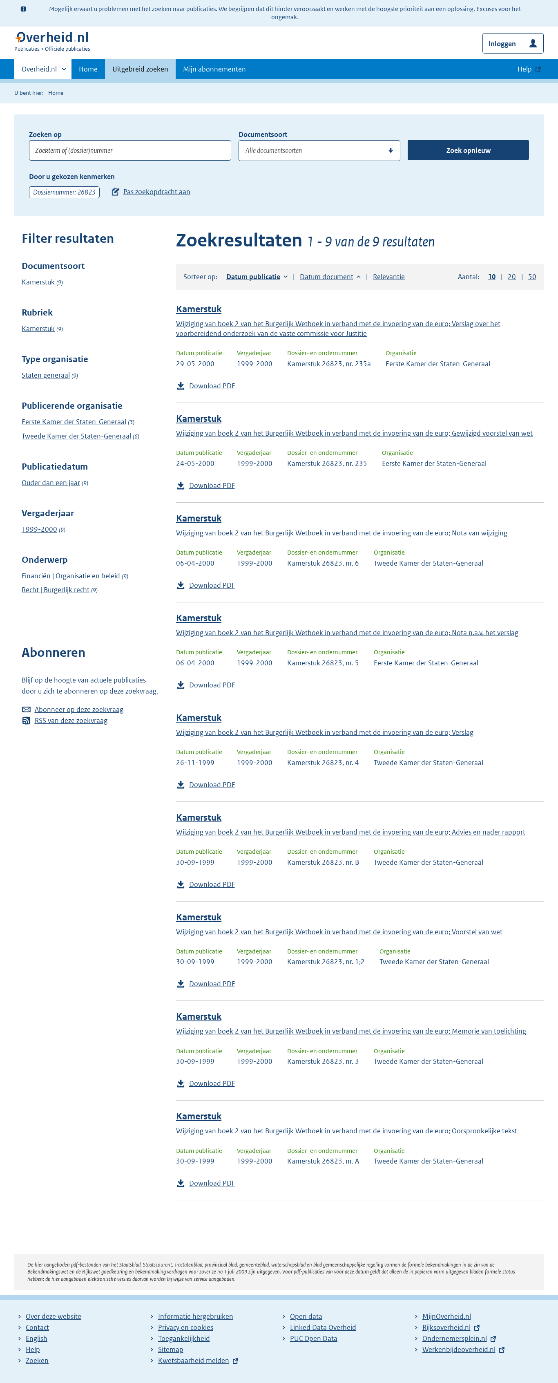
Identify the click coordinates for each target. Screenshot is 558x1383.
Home (88, 69)
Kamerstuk (38, 281)
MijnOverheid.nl (446, 1316)
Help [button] (525, 69)
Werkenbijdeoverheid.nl (459, 1349)
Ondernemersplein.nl (454, 1338)
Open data (306, 1316)
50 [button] (532, 276)
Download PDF (212, 385)
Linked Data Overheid (323, 1327)
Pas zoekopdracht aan (156, 191)
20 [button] (512, 276)
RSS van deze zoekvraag (71, 720)
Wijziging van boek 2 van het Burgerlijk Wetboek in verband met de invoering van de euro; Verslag (324, 732)
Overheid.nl (39, 72)
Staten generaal (46, 375)
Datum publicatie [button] (253, 276)
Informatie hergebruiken (195, 1316)
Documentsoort (263, 134)
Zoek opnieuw (468, 150)
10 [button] (492, 276)
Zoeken (37, 1360)
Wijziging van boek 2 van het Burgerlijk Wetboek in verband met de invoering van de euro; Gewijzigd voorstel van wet (354, 433)
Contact (37, 1327)
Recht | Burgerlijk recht (55, 589)
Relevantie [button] (389, 276)
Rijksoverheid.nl (446, 1327)
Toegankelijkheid (184, 1338)
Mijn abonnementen (214, 69)
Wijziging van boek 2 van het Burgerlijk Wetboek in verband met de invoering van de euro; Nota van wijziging (341, 532)
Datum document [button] (326, 276)
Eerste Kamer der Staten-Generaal (74, 421)
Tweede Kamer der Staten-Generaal (76, 436)
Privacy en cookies (185, 1327)
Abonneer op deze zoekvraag (79, 709)
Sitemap (170, 1349)
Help (33, 1349)
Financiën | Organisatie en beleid (71, 575)
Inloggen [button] (502, 43)
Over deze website (53, 1316)
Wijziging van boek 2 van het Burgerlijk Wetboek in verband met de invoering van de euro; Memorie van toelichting (351, 1031)
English (36, 1338)
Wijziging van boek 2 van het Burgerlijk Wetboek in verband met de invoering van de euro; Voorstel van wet (339, 931)
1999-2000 (39, 529)
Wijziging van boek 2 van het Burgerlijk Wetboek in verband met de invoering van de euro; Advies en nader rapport (350, 832)
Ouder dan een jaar (51, 482)
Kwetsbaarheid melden (193, 1360)
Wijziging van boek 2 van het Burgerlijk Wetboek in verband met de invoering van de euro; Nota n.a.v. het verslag (347, 632)
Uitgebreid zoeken (140, 69)
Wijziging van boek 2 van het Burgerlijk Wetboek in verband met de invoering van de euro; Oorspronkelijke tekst (346, 1130)
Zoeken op (45, 134)
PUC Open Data (313, 1338)
